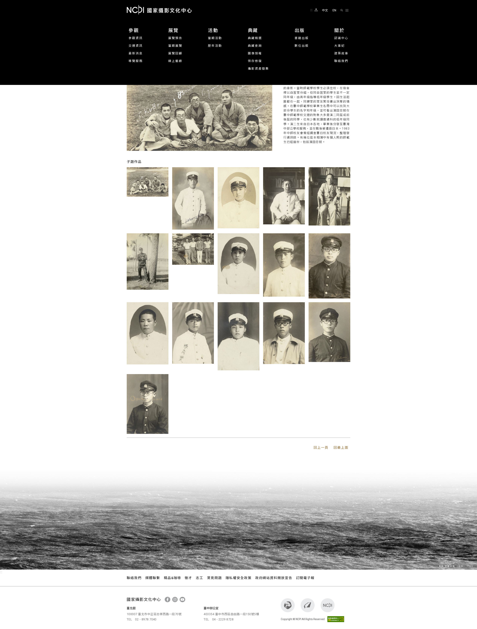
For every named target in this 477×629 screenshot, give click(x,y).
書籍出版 (302, 38)
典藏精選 (255, 38)
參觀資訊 (136, 38)
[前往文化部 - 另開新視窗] (288, 605)
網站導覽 (316, 10)
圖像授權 (255, 53)
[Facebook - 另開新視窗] (167, 599)
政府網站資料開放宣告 (273, 578)
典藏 (253, 30)
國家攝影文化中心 (159, 9)
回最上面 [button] (341, 447)
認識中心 (341, 38)
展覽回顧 (175, 53)
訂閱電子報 (305, 578)
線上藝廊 (175, 61)
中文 (325, 10)
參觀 (134, 30)
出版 (300, 30)
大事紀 (339, 45)
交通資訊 (136, 45)
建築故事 (341, 53)
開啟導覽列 (347, 10)
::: (311, 10)
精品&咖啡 (172, 578)
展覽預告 (175, 38)
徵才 (188, 578)
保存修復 (255, 61)
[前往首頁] (328, 605)
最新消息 (136, 53)
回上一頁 (321, 447)
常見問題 (214, 578)
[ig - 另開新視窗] (175, 599)
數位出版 (302, 45)
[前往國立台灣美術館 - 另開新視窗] (308, 605)
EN (334, 10)
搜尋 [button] (342, 10)
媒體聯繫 (152, 578)
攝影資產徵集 (258, 68)
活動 (213, 30)
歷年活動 (215, 45)
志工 (199, 578)
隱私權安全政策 (239, 578)
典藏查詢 (255, 45)
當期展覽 (175, 45)
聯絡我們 (341, 61)
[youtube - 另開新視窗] (182, 599)
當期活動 (215, 38)
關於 (339, 30)
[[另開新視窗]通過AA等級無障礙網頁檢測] (335, 619)
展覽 (173, 30)
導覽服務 (136, 61)
